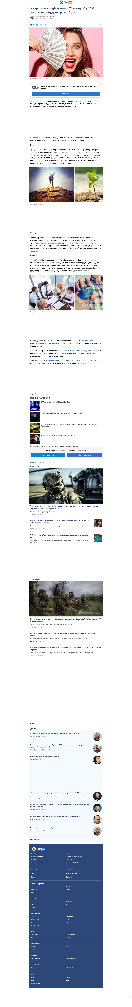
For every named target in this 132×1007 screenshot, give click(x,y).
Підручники (69, 916)
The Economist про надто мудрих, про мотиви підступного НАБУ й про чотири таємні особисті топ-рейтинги (59, 794)
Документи (69, 859)
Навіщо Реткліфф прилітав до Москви (44, 757)
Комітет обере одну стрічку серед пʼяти (43, 512)
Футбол (33, 901)
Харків (68, 886)
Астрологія (50, 16)
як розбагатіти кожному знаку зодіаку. (74, 351)
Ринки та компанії (36, 958)
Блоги (33, 877)
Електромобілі (70, 934)
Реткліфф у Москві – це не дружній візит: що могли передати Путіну (56, 816)
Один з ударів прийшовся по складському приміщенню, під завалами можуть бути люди (58, 638)
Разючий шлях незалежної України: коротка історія (49, 828)
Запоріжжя (34, 889)
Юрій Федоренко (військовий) (40, 750)
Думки (33, 728)
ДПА (67, 919)
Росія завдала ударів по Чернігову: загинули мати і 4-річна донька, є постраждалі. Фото (64, 634)
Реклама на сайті (36, 859)
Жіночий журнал (35, 983)
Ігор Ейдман (34, 759)
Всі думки (33, 839)
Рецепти (33, 946)
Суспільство (70, 877)
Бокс (67, 904)
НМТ (67, 922)
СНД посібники (35, 925)
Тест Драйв (34, 934)
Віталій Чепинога (36, 819)
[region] (66, 122)
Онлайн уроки (35, 919)
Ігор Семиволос (35, 809)
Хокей (32, 904)
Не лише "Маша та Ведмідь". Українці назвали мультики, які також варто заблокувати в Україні (61, 521)
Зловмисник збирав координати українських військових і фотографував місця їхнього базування (61, 653)
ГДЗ (32, 916)
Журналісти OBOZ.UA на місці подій (76, 863)
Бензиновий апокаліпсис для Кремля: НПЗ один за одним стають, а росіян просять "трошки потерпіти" (58, 746)
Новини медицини (36, 968)
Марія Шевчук (40, 16)
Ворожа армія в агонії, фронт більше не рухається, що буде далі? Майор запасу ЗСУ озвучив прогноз (65, 620)
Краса (32, 980)
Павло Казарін (35, 736)
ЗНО (32, 922)
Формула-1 (34, 907)
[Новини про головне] (33, 463)
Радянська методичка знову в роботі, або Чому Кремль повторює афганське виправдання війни (59, 806)
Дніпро (68, 889)
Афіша (32, 977)
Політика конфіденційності (74, 856)
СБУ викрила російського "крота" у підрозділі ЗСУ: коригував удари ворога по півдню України (65, 648)
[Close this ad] (130, 996)
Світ (32, 873)
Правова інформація (37, 856)
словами (37, 138)
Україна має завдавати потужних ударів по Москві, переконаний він (52, 624)
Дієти (32, 949)
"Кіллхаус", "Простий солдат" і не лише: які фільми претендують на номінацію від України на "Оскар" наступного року (64, 507)
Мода (67, 980)
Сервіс (68, 937)
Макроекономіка (71, 958)
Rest (32, 723)
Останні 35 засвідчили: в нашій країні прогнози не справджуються (55, 733)
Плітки (68, 977)
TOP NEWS (35, 579)
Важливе (34, 466)
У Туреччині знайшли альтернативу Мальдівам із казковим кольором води (59, 536)
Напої (67, 946)
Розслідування (71, 873)
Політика (69, 870)
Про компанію (35, 853)
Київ (32, 886)
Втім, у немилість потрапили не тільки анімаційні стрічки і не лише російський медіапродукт (60, 526)
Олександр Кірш (35, 798)
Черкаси (33, 892)
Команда (68, 853)
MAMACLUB (69, 968)
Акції (32, 937)
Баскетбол (69, 901)
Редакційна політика (36, 394)
